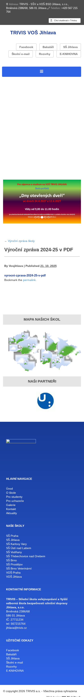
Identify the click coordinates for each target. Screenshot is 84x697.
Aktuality (21, 174)
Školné (69, 169)
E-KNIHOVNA (69, 54)
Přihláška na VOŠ (16, 153)
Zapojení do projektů (18, 90)
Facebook (26, 47)
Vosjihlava (16, 265)
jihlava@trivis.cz (16, 627)
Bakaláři (48, 47)
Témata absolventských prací (26, 142)
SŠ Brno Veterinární (19, 568)
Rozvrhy (44, 54)
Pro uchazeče (13, 147)
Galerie (10, 505)
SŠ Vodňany (14, 552)
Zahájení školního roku (45, 169)
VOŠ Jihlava (14, 576)
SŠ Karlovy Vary (16, 544)
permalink (29, 280)
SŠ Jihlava (70, 47)
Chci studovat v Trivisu (65, 20)
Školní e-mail (21, 54)
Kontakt (8, 174)
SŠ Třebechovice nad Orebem (25, 556)
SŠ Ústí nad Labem (18, 548)
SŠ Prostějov (14, 564)
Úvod (9, 488)
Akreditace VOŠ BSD (19, 105)
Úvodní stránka (14, 79)
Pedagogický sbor (30, 132)
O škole (8, 84)
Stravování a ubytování (21, 137)
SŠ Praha (12, 535)
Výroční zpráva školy (54, 105)
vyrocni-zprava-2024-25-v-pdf (25, 275)
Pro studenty (12, 111)
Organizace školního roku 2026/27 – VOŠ (36, 126)
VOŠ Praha (13, 572)
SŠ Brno (11, 560)
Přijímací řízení (14, 169)
